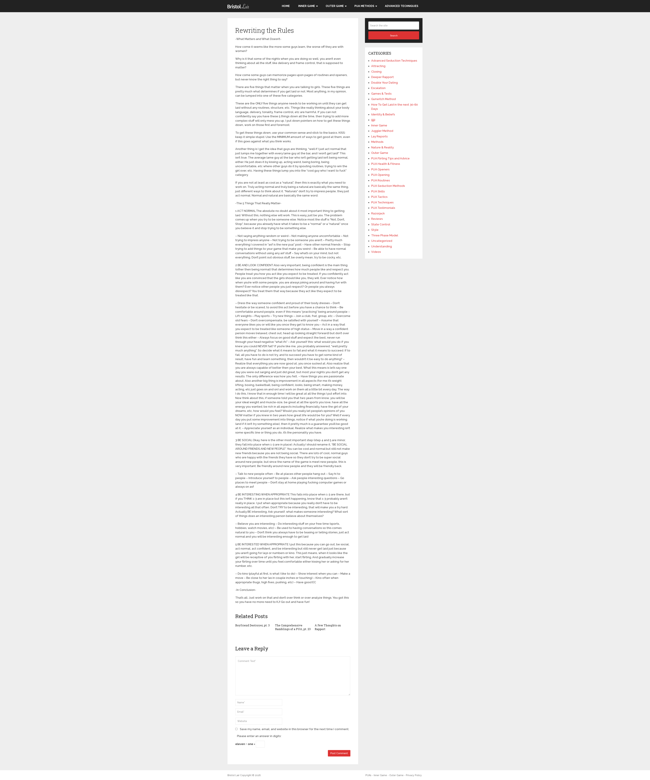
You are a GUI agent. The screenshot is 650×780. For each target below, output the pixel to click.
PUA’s (368, 775)
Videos (376, 251)
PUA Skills (378, 191)
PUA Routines (380, 180)
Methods (377, 141)
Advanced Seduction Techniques (394, 60)
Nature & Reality (382, 147)
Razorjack (378, 213)
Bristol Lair (234, 775)
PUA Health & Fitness (385, 163)
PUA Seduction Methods (388, 185)
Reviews (377, 218)
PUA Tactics (379, 196)
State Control (380, 224)
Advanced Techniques (401, 6)
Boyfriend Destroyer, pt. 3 (252, 625)
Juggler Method (382, 130)
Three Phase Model (384, 235)
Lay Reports (379, 136)
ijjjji (373, 119)
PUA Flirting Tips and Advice (390, 158)
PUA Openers (380, 169)
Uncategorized (381, 240)
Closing (376, 71)
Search (394, 35)
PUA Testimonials (383, 207)
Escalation (378, 88)
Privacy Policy (414, 775)
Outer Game (335, 6)
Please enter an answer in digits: (259, 736)
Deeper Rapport (382, 77)
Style (374, 229)
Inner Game (306, 6)
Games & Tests (381, 93)
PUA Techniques (382, 202)
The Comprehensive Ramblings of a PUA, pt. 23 (293, 627)
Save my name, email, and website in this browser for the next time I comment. (294, 729)
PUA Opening (380, 174)
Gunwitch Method (383, 99)
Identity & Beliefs (383, 114)
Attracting (378, 66)
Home (286, 6)
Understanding (381, 246)
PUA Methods (364, 6)
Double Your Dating (384, 82)
